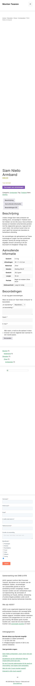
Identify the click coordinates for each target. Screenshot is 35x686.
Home (4, 18)
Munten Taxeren (10, 4)
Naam (4, 317)
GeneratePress (17, 683)
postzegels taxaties (17, 624)
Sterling (4, 194)
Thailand (24, 192)
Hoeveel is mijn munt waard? (11, 671)
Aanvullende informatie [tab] (13, 204)
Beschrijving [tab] (9, 200)
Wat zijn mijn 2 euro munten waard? (14, 668)
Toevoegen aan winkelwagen (14, 187)
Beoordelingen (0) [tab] (11, 207)
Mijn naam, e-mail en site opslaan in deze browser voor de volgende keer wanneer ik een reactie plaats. (18, 333)
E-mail (5, 324)
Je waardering (7, 305)
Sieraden (10, 18)
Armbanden (21, 18)
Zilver (15, 18)
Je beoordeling (7, 307)
